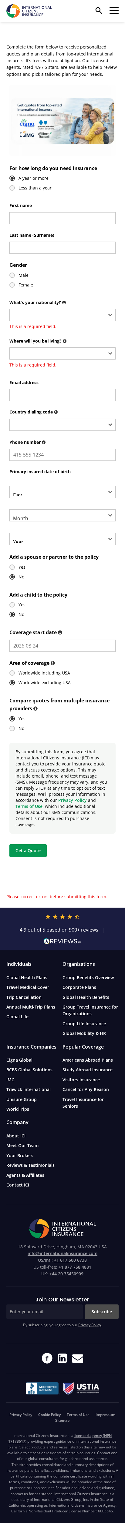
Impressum (105, 1414)
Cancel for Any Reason (85, 1089)
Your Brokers (19, 1155)
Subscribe (102, 1311)
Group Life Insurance (84, 1023)
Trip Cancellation (24, 997)
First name (20, 205)
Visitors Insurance (81, 1080)
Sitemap (62, 1420)
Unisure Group (21, 1099)
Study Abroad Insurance (87, 1070)
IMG (10, 1080)
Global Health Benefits (85, 997)
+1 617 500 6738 (70, 1260)
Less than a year (35, 188)
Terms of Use (28, 806)
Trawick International (28, 1089)
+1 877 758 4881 (75, 1267)
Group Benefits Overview (88, 977)
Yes (22, 567)
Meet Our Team (22, 1145)
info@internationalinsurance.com (62, 1253)
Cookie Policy (49, 1414)
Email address (24, 382)
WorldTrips (17, 1109)
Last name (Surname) (31, 235)
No (21, 577)
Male (24, 275)
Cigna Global (19, 1060)
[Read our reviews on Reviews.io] (63, 941)
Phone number (28, 442)
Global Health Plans (26, 977)
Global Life (17, 1016)
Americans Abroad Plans (87, 1060)
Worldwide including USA (44, 673)
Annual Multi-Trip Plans (30, 1007)
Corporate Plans (79, 987)
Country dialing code (34, 412)
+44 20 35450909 (66, 1274)
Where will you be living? (38, 341)
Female (26, 285)
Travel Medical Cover (27, 987)
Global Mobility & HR (84, 1033)
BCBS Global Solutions (29, 1070)
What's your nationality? (38, 302)
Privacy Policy (72, 800)
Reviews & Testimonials (30, 1165)
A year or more (34, 178)
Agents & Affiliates (25, 1175)
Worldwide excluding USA (45, 682)
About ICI (15, 1136)
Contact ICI (17, 1185)
